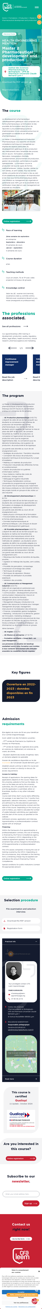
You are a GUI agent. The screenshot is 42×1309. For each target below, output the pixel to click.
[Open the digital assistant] (34, 1301)
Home (4, 18)
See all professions (11, 326)
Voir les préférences (21, 1303)
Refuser (21, 1297)
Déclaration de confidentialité (26, 1306)
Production (23, 18)
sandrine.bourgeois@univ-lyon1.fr (21, 1030)
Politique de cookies (11, 1306)
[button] (39, 22)
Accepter (21, 1292)
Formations (13, 18)
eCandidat (6, 763)
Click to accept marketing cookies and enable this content (21, 200)
